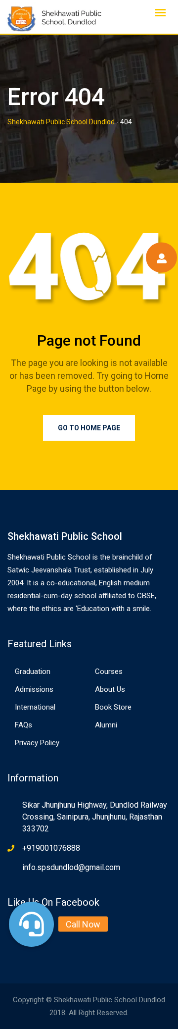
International (35, 707)
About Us (110, 689)
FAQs (23, 724)
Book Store (113, 707)
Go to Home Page (89, 428)
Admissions (34, 689)
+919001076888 (51, 848)
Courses (109, 671)
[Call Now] (31, 924)
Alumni (106, 724)
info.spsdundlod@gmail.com (71, 867)
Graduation (32, 671)
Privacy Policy (37, 742)
